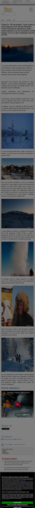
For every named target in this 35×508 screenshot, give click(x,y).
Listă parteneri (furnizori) (6, 499)
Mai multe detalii (22, 480)
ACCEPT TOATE (17, 502)
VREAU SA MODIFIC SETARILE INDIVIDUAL (17, 505)
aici (25, 486)
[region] (17, 490)
